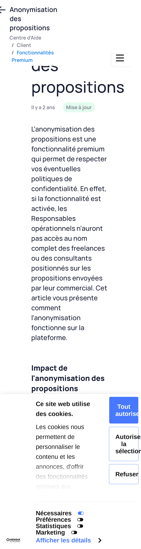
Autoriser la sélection (127, 444)
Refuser (126, 474)
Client (24, 45)
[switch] (80, 519)
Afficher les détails (63, 540)
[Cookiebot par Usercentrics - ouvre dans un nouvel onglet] (13, 540)
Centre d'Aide (25, 37)
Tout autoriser (127, 410)
